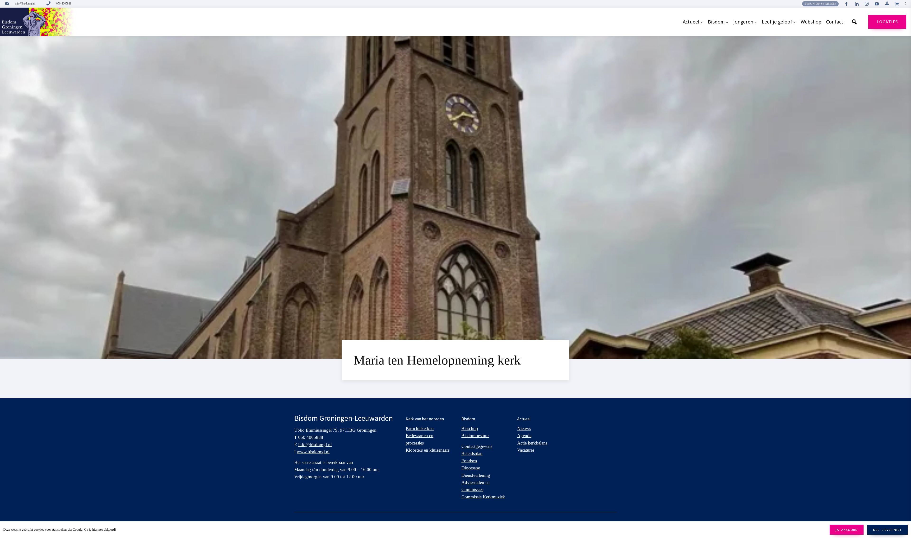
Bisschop (469, 428)
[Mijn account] (887, 3)
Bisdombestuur (475, 435)
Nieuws (524, 428)
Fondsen (469, 460)
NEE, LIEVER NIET (887, 530)
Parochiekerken (420, 428)
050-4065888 (63, 3)
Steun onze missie (820, 3)
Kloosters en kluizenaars (428, 450)
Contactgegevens (476, 446)
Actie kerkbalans (532, 442)
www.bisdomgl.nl (313, 451)
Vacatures (525, 450)
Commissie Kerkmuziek (483, 496)
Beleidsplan (472, 453)
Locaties (887, 21)
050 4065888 (310, 437)
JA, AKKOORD (847, 530)
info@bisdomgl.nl (25, 3)
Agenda (524, 435)
